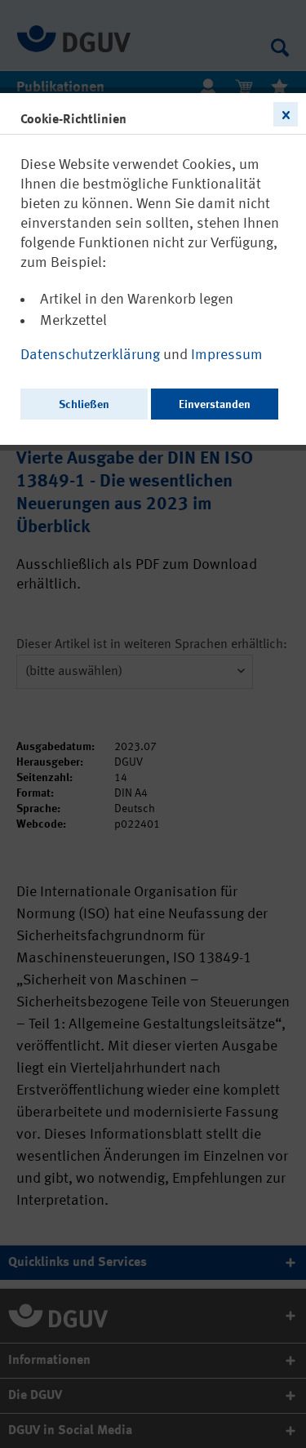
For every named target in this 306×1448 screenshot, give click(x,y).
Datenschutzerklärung (91, 355)
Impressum (227, 355)
